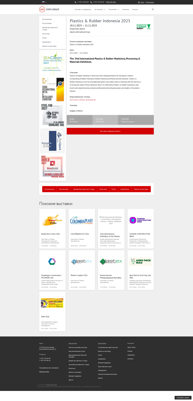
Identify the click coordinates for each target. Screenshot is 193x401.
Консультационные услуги (77, 351)
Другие (71, 380)
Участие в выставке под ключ (78, 347)
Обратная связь (111, 2)
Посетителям (113, 9)
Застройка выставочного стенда (79, 364)
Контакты (135, 9)
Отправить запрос (183, 397)
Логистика (46, 34)
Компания (126, 9)
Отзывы (129, 351)
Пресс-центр (131, 347)
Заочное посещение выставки (107, 374)
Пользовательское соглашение (49, 368)
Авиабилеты (46, 42)
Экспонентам (98, 9)
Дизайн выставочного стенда (83, 189)
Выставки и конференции (83, 9)
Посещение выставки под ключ (108, 347)
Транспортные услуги (104, 366)
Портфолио (131, 355)
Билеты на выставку (49, 46)
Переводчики (102, 370)
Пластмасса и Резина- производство (83, 100)
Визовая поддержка (75, 376)
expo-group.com (52, 385)
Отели (44, 38)
